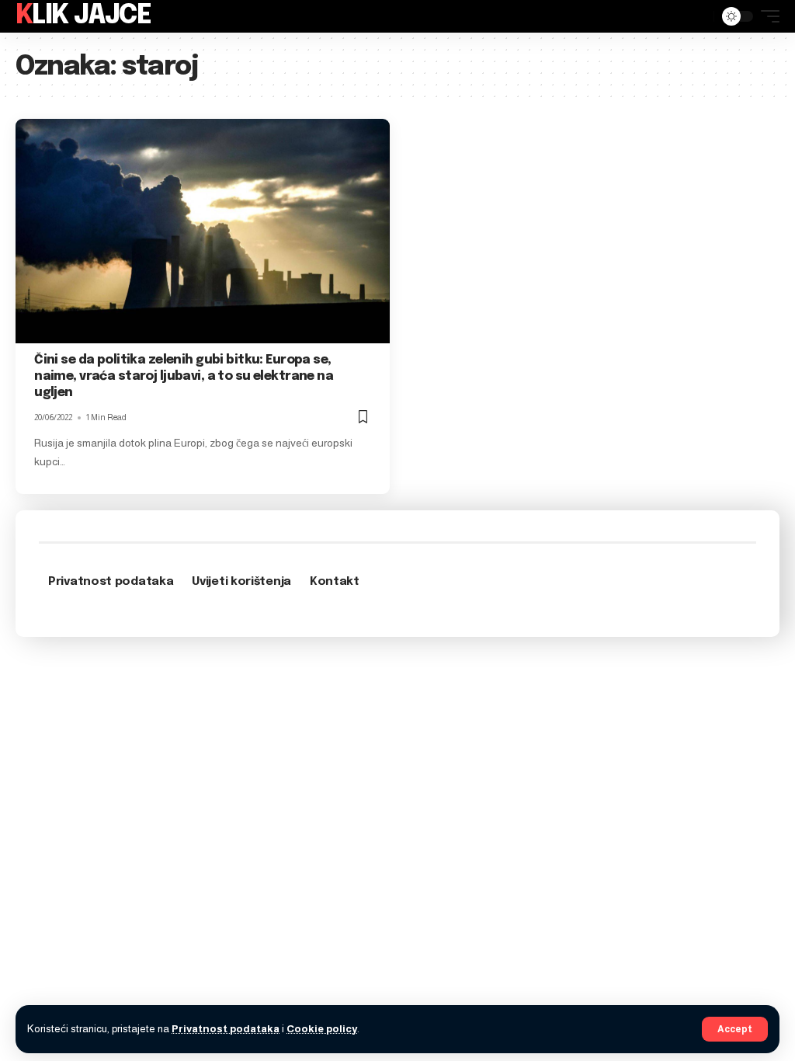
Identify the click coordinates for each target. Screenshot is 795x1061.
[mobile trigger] (766, 16)
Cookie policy (321, 1029)
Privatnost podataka (225, 1029)
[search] (698, 16)
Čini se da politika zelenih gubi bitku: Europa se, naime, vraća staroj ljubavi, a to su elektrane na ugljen (183, 376)
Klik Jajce (83, 16)
